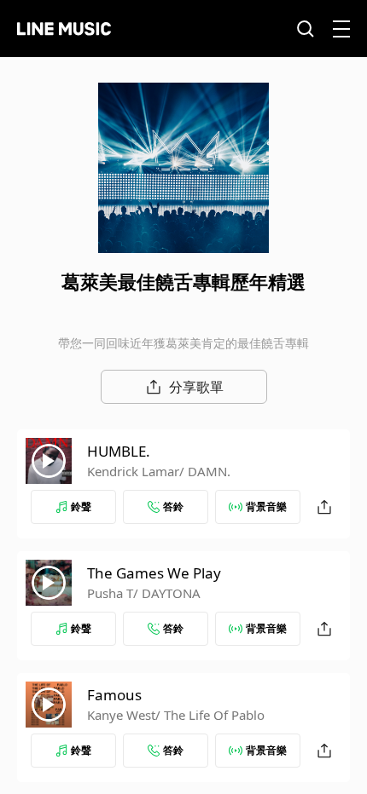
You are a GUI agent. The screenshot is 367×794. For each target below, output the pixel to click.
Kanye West (121, 714)
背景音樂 (266, 506)
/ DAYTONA (167, 592)
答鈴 (173, 506)
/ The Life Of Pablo (210, 714)
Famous (114, 695)
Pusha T (110, 592)
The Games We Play (154, 573)
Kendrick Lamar (133, 471)
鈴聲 (81, 506)
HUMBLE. (118, 451)
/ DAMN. (204, 471)
